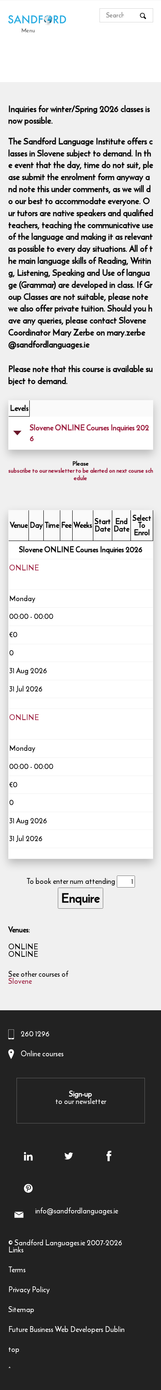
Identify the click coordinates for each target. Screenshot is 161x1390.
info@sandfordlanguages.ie (76, 1211)
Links (16, 1251)
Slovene (20, 982)
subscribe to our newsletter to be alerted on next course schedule (80, 475)
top (13, 1350)
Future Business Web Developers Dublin (66, 1330)
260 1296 (35, 1034)
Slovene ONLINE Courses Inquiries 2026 (89, 433)
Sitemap (21, 1310)
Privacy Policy (29, 1290)
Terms (17, 1270)
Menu (28, 30)
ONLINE (24, 569)
